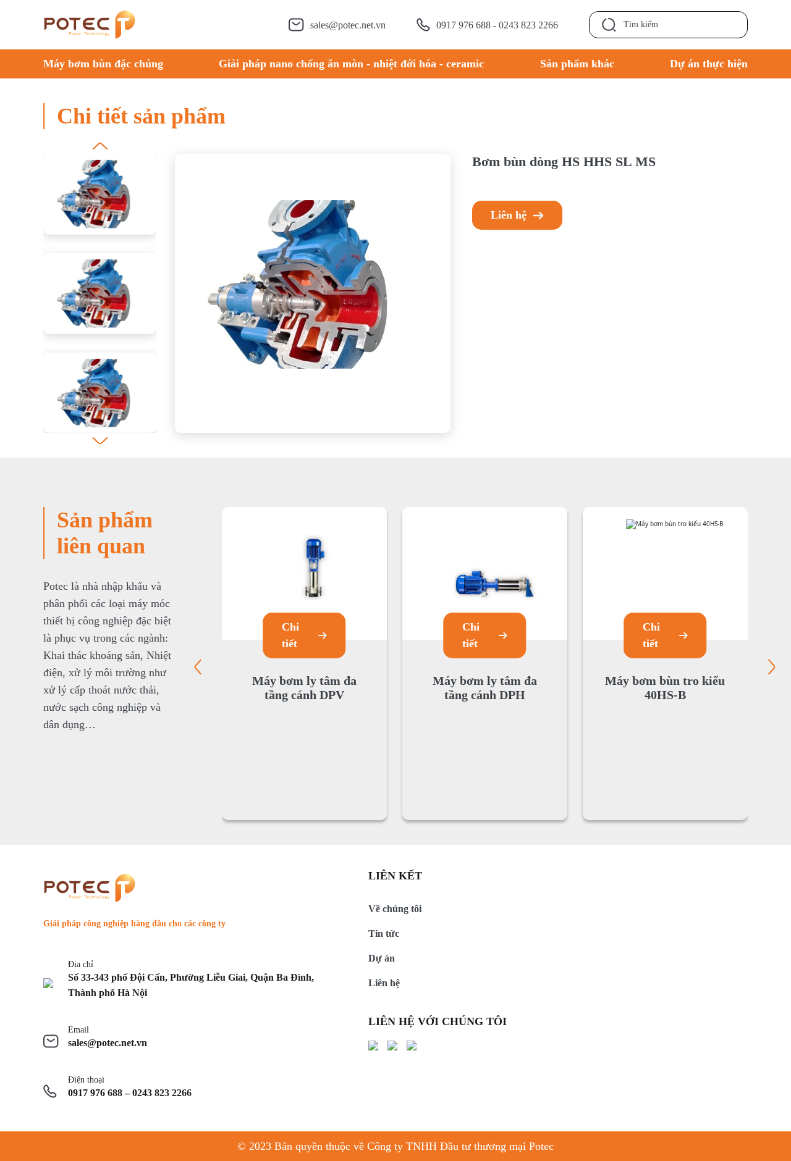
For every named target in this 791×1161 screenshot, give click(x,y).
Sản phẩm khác (577, 63)
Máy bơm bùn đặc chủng (103, 63)
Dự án (381, 958)
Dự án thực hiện (709, 63)
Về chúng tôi (394, 908)
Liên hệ (509, 215)
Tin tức (383, 933)
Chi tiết (290, 635)
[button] (100, 146)
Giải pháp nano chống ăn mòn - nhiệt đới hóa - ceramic (351, 63)
